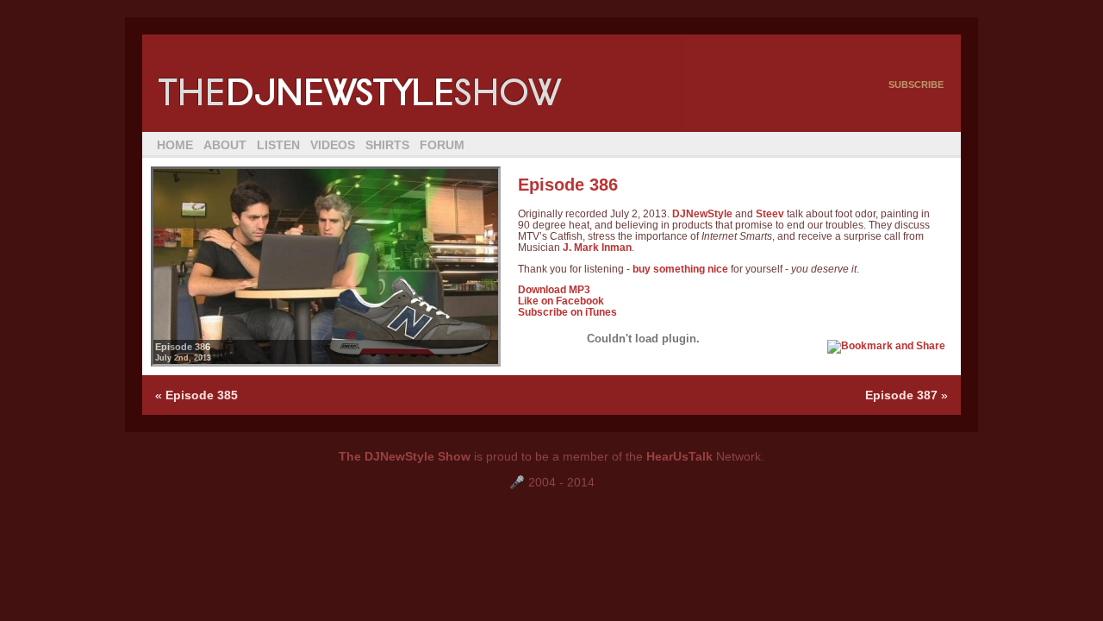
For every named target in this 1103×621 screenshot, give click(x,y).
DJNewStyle (702, 213)
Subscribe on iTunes (567, 311)
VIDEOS (332, 145)
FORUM (442, 145)
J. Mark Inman (597, 247)
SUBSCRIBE (916, 84)
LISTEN (278, 145)
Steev (770, 213)
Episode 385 (201, 395)
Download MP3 (554, 289)
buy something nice (680, 268)
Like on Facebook (561, 300)
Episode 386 (568, 184)
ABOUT (224, 145)
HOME (175, 145)
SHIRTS (387, 145)
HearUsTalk (679, 456)
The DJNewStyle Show (404, 456)
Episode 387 (901, 395)
